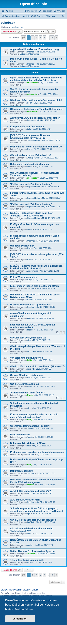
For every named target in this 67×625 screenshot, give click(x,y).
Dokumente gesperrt (21, 471)
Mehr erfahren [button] (24, 609)
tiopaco (30, 330)
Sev (29, 378)
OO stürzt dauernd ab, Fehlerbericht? (30, 155)
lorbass (30, 485)
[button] (23, 37)
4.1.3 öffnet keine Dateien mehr (27, 560)
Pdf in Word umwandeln (23, 277)
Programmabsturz (20, 434)
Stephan (30, 52)
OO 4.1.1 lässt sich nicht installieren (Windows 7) (37, 366)
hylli (28, 513)
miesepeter (32, 83)
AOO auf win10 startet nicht (25, 499)
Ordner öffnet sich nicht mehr (26, 375)
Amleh (30, 562)
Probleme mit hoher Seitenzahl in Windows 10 (36, 146)
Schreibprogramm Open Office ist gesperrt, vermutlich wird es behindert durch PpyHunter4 (36, 509)
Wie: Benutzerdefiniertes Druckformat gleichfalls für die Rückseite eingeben (37, 481)
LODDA (30, 522)
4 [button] (40, 37)
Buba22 (30, 386)
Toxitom (31, 554)
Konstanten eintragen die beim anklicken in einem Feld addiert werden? (34, 416)
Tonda (30, 437)
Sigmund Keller (33, 140)
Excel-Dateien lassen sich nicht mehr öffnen (34, 286)
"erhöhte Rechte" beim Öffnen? (27, 392)
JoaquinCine (32, 271)
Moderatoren (17, 27)
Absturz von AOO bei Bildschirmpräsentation (35, 117)
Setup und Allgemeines (29, 54)
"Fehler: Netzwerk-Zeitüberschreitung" (31, 184)
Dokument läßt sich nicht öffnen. (28, 443)
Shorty (30, 428)
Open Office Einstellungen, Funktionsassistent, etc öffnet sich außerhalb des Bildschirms (36, 79)
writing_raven (33, 158)
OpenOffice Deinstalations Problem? (30, 426)
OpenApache (33, 241)
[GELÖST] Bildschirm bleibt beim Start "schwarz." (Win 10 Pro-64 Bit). (31, 214)
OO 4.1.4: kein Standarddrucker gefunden (33, 519)
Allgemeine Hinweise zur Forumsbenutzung (34, 49)
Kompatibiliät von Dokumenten (27, 126)
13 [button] (51, 37)
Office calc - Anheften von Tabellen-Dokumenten (36, 109)
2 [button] (32, 37)
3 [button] (36, 37)
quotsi (29, 166)
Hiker (29, 103)
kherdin (30, 318)
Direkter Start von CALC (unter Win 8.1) (31, 304)
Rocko (30, 395)
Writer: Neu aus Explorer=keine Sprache (32, 551)
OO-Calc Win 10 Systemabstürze (28, 337)
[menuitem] (9, 11)
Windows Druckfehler (22, 245)
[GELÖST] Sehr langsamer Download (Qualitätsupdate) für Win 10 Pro (30, 136)
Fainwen (30, 120)
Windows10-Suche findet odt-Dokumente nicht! (36, 100)
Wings (30, 280)
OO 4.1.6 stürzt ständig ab (24, 384)
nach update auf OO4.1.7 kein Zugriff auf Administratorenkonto (32, 326)
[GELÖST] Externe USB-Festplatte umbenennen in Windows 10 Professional (36, 267)
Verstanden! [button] (20, 618)
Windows (8, 23)
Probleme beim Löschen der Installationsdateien (37, 452)
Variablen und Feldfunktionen (26, 357)
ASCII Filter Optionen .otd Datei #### (30, 491)
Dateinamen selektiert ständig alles (29, 164)
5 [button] (44, 37)
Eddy (29, 360)
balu (29, 129)
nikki (29, 340)
